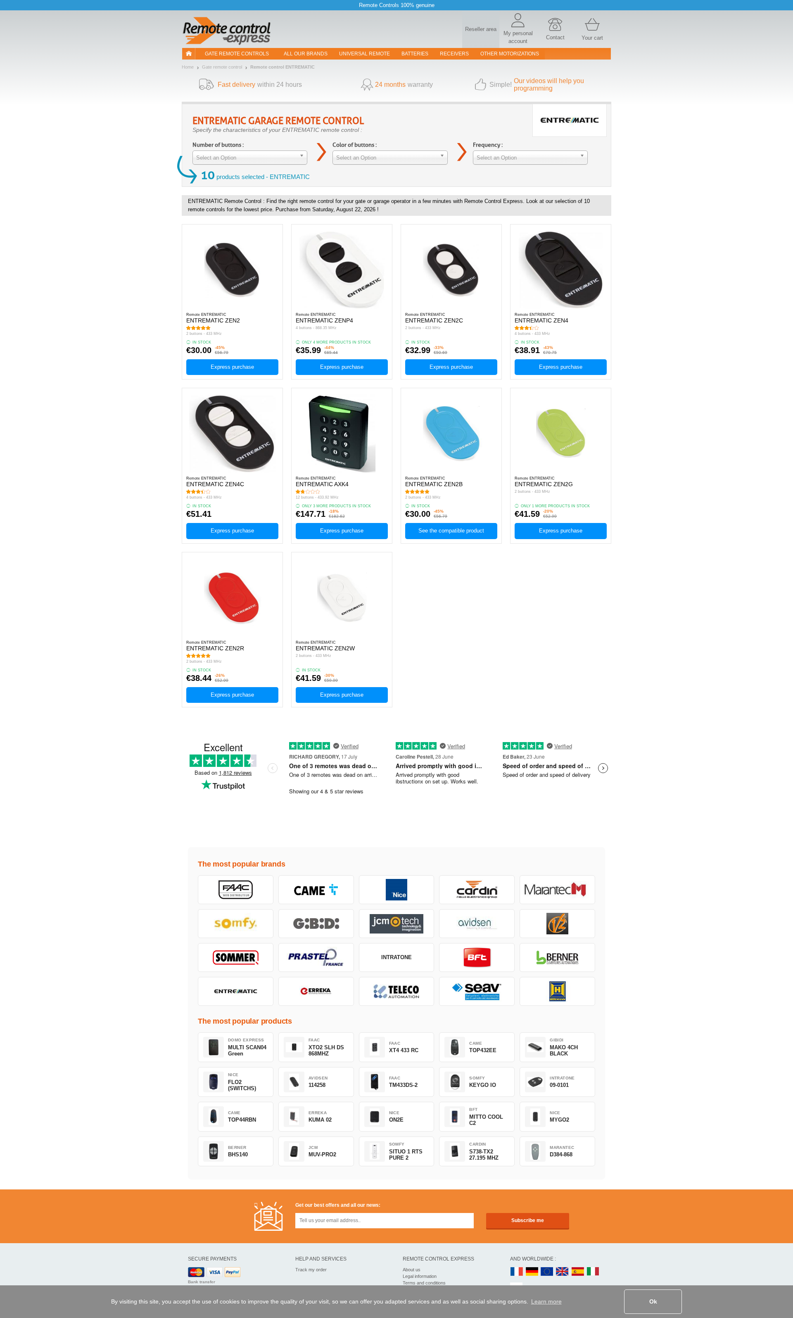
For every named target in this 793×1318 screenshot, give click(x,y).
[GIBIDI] (316, 923)
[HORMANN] (557, 991)
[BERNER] (557, 957)
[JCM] (396, 923)
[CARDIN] (477, 889)
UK (562, 1272)
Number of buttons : (218, 144)
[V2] (557, 923)
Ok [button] (653, 1301)
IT (593, 1272)
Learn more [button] (546, 1301)
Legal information (420, 1276)
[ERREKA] (316, 991)
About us (411, 1269)
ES (577, 1272)
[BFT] (477, 957)
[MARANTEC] (557, 889)
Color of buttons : (354, 144)
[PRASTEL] (316, 957)
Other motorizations (509, 54)
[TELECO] (396, 991)
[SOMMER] (235, 957)
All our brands (306, 54)
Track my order (311, 1269)
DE (532, 1272)
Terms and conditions (424, 1282)
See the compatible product (451, 531)
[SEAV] (477, 991)
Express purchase (232, 367)
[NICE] (396, 889)
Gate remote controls (237, 54)
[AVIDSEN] (477, 923)
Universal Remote (364, 54)
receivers (454, 54)
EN (547, 1272)
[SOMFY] (235, 923)
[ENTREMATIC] (235, 991)
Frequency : (488, 144)
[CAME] (316, 889)
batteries (414, 54)
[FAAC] (235, 889)
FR (516, 1272)
